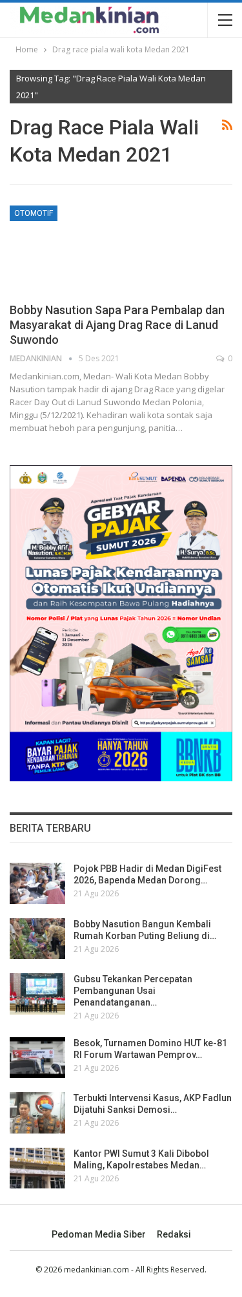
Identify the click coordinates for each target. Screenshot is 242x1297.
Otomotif (33, 213)
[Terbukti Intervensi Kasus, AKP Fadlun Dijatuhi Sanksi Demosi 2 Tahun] (37, 1113)
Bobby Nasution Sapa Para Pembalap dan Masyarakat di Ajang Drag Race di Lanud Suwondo (117, 324)
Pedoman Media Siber (99, 1234)
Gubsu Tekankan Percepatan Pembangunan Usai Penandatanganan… (133, 990)
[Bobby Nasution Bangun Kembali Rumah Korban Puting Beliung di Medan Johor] (37, 939)
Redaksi (174, 1234)
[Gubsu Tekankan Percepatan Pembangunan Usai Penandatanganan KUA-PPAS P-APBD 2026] (37, 994)
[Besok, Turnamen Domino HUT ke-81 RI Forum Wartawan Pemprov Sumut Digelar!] (37, 1058)
